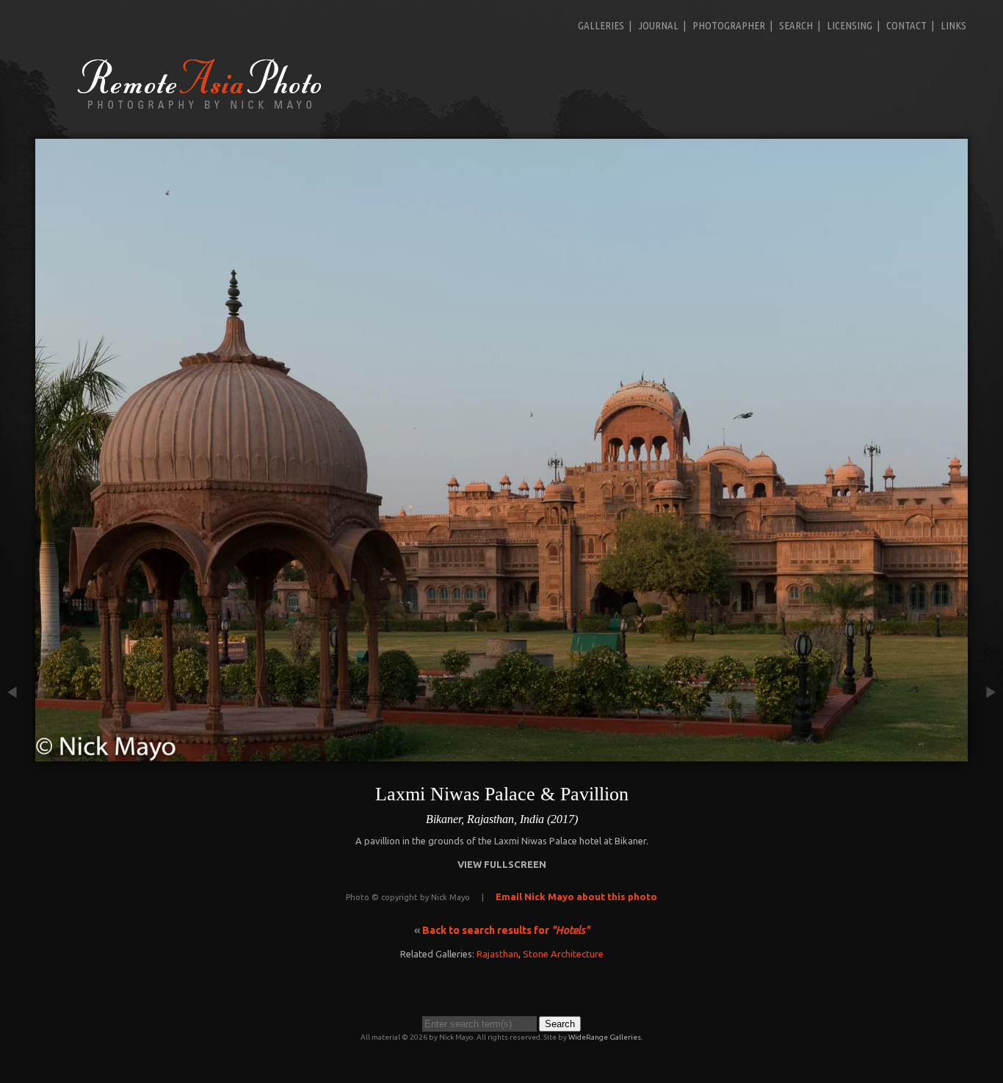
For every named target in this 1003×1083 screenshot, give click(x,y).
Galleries (601, 25)
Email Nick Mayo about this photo (576, 896)
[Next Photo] (985, 754)
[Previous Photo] (17, 754)
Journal (658, 25)
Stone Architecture (563, 954)
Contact (906, 25)
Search (796, 25)
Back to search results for (506, 930)
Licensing (849, 25)
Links (953, 25)
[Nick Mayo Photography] (200, 108)
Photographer (728, 25)
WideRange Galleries (604, 1037)
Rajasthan (497, 954)
